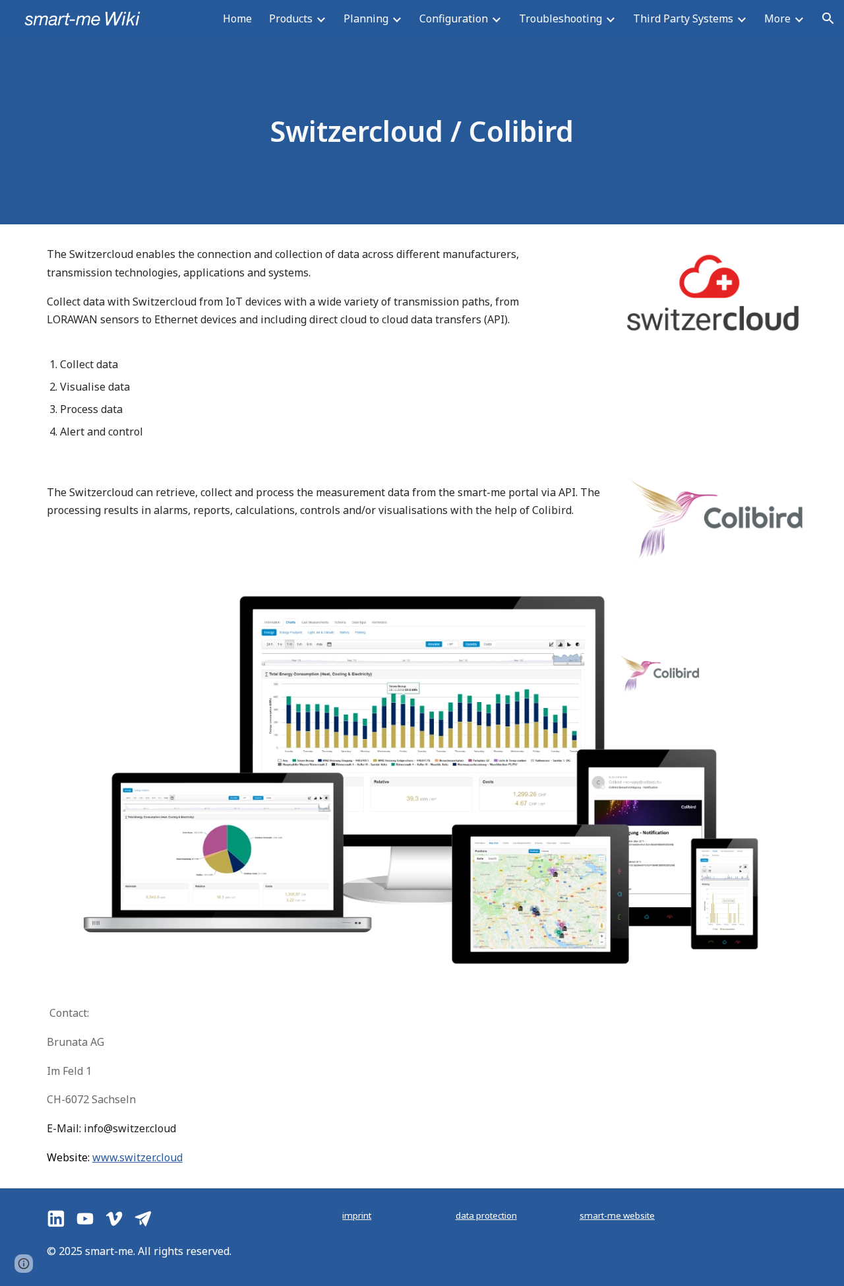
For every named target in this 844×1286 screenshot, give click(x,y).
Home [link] (237, 18)
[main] (422, 131)
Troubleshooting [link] (560, 18)
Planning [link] (366, 18)
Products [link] (291, 18)
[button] (828, 18)
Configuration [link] (453, 18)
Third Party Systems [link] (683, 18)
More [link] (777, 18)
